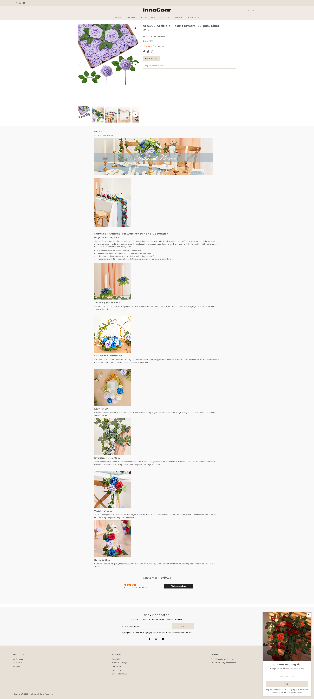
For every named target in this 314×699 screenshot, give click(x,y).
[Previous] (82, 64)
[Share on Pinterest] (152, 52)
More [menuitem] (178, 17)
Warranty (16, 666)
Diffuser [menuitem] (130, 17)
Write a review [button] (178, 586)
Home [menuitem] (118, 17)
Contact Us (116, 659)
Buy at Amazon (151, 58)
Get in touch (17, 663)
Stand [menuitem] (164, 17)
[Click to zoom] (135, 28)
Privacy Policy (117, 670)
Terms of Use (117, 666)
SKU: (145, 41)
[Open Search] (249, 10)
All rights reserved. (45, 694)
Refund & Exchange (119, 663)
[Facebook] (17, 3)
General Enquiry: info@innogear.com (225, 659)
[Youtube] (24, 3)
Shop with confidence (153, 66)
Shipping (146, 36)
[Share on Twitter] (148, 52)
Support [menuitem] (192, 17)
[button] (149, 46)
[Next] (135, 64)
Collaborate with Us (119, 674)
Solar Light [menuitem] (147, 17)
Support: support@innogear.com (223, 663)
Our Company (18, 659)
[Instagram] (20, 3)
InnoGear (32, 694)
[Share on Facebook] (144, 52)
